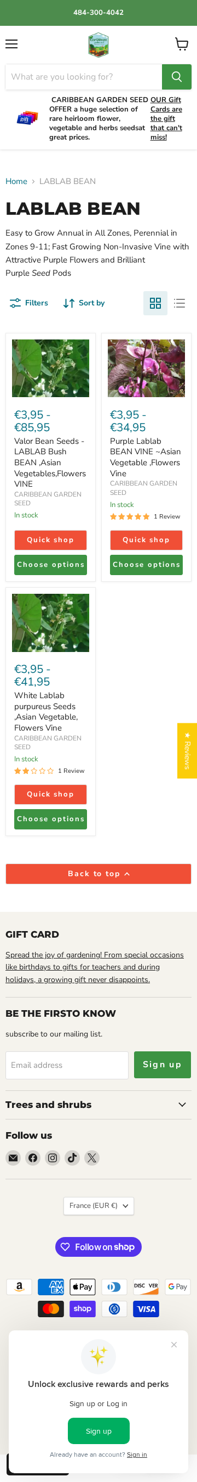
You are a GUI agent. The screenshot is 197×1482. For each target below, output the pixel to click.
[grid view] (155, 303)
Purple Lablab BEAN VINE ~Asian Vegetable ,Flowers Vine (145, 457)
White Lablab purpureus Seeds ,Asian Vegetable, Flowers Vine (46, 711)
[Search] (177, 77)
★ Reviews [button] (187, 751)
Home (16, 181)
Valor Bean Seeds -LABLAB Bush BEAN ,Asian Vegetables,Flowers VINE (50, 463)
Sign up (163, 1064)
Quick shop (51, 540)
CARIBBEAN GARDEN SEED (48, 742)
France (93, 1206)
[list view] (179, 303)
